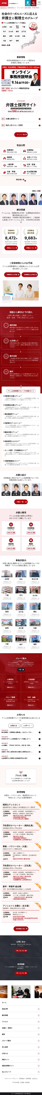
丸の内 (11, 31)
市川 (4, 31)
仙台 (10, 27)
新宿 (17, 31)
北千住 (24, 31)
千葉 (23, 27)
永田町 (4, 27)
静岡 (10, 36)
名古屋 (17, 36)
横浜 (4, 36)
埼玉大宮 (17, 27)
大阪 (4, 41)
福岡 (17, 41)
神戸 (10, 41)
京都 (23, 36)
